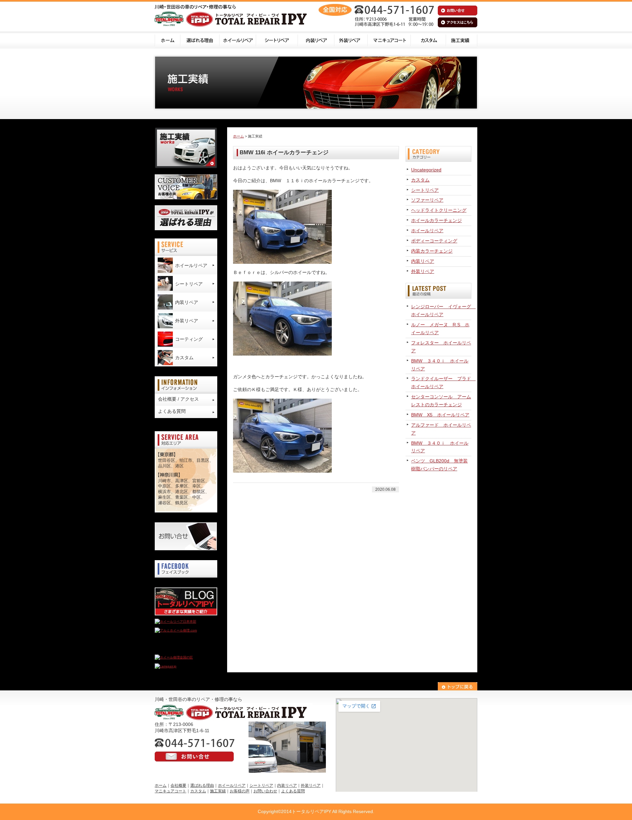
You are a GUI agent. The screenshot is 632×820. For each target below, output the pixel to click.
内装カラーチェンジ (432, 251)
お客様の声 (240, 791)
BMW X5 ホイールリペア (440, 414)
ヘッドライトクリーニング (438, 210)
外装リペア (351, 39)
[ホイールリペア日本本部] (175, 621)
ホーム (167, 39)
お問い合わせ (265, 791)
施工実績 (461, 39)
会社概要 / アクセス (178, 399)
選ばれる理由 (200, 39)
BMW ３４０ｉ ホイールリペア (439, 364)
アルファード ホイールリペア (441, 428)
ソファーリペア (427, 200)
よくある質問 (172, 411)
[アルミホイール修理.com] (176, 630)
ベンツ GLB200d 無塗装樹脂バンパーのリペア (439, 464)
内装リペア (316, 39)
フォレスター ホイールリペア (441, 346)
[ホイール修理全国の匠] (174, 657)
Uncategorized (426, 169)
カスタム (428, 39)
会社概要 (178, 785)
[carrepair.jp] (165, 666)
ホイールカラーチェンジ (436, 220)
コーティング (189, 339)
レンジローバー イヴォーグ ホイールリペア (441, 310)
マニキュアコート (389, 39)
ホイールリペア (238, 39)
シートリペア (277, 39)
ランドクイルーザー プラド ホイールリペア (441, 382)
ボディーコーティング (434, 240)
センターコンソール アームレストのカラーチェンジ (441, 400)
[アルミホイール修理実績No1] (178, 648)
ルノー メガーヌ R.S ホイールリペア (440, 328)
